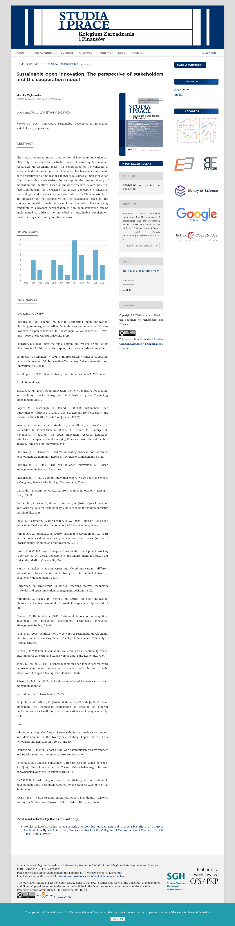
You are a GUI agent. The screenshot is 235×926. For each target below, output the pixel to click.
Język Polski (181, 89)
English (178, 94)
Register (138, 52)
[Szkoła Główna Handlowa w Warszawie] (176, 894)
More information (199, 912)
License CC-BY (62, 897)
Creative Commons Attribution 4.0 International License (141, 343)
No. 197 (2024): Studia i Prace (60, 64)
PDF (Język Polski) (137, 163)
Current (67, 52)
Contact (106, 52)
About (21, 52)
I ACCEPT (117, 918)
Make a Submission (190, 64)
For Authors (43, 52)
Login (122, 52)
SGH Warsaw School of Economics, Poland (100, 876)
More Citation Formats (139, 245)
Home (20, 64)
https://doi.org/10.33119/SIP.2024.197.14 (47, 112)
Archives (86, 52)
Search (210, 52)
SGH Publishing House (58, 876)
